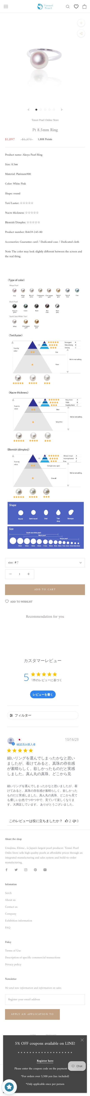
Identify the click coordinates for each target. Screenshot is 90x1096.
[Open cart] (84, 6)
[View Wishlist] (76, 6)
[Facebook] (6, 869)
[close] (82, 1040)
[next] (61, 110)
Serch (8, 893)
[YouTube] (45, 869)
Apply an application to (32, 1014)
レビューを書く (43, 694)
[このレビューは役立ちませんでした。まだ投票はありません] (74, 821)
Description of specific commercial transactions (32, 957)
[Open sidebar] (6, 6)
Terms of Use (13, 951)
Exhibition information (18, 921)
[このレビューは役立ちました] (66, 821)
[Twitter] (16, 869)
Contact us (11, 907)
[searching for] (68, 6)
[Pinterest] (35, 869)
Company (10, 914)
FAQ (7, 928)
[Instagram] (25, 869)
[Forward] (28, 110)
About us (10, 900)
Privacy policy (13, 964)
